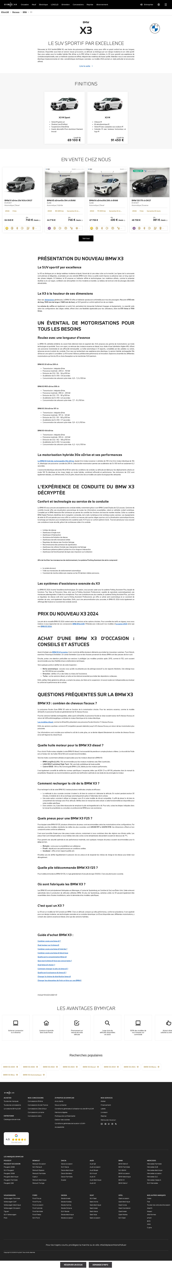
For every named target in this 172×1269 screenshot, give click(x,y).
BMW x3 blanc (150, 1067)
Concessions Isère (34, 1116)
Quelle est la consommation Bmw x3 (52, 957)
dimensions (49, 300)
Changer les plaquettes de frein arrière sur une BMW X (59, 980)
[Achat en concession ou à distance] (15, 1028)
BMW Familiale (124, 1167)
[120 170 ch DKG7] (150, 182)
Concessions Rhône (35, 1101)
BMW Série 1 (123, 1183)
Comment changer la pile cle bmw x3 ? (53, 969)
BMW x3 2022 (49, 1067)
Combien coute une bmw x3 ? (49, 941)
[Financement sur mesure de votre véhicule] (77, 1028)
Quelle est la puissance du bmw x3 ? (52, 973)
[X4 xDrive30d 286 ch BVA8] (107, 182)
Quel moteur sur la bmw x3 (48, 945)
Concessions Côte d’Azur (37, 1109)
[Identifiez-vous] (158, 4)
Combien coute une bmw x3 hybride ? (52, 949)
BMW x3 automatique (32, 1075)
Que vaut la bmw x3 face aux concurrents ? (55, 961)
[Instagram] (112, 1124)
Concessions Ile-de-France (38, 1105)
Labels (103, 1109)
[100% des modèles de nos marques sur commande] (138, 1028)
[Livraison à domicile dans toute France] (46, 1028)
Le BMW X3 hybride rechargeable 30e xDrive (56, 461)
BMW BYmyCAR (79, 624)
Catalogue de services (12, 1119)
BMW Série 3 (123, 1164)
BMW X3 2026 (29, 1067)
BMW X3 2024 (46, 626)
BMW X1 (121, 1180)
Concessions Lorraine (36, 1112)
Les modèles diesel (45, 722)
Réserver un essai (73, 1265)
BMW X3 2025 (9, 1067)
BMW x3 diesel (89, 1067)
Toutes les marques (11, 1101)
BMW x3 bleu (9, 1075)
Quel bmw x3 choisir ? (46, 965)
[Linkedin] (102, 1124)
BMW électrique (124, 1177)
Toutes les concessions (12, 1105)
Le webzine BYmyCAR (12, 1109)
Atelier (103, 1101)
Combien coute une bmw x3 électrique (53, 953)
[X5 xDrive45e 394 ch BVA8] (65, 182)
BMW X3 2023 (69, 1067)
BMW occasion (124, 1173)
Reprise (103, 1116)
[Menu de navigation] (165, 4)
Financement (106, 1105)
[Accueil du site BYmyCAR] (11, 4)
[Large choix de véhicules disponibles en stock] (107, 1028)
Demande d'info (100, 1265)
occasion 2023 (121, 624)
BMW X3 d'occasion (60, 652)
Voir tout (86, 238)
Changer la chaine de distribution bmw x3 (54, 977)
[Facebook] (109, 1124)
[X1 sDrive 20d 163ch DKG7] (22, 182)
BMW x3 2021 (129, 1067)
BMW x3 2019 (110, 1067)
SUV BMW (122, 1170)
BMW (120, 1160)
